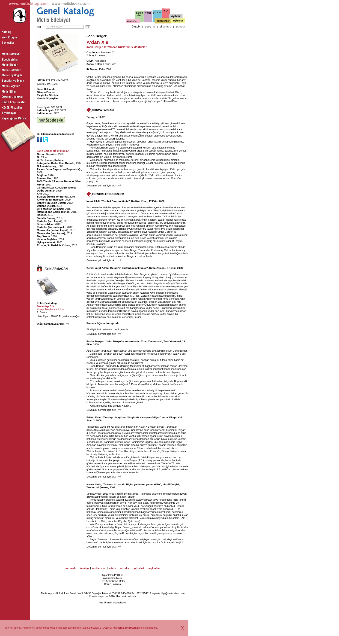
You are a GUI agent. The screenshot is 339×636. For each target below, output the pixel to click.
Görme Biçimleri (46, 154)
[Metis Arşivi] (166, 15)
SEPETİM (150, 26)
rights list (138, 568)
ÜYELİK (136, 26)
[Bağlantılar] (178, 21)
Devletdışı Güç (46, 306)
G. (38, 157)
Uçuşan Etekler (46, 205)
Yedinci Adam (45, 224)
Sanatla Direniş (46, 218)
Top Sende (43, 236)
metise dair (99, 568)
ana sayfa (70, 568)
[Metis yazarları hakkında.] (157, 16)
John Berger (96, 36)
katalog (84, 568)
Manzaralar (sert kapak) (51, 233)
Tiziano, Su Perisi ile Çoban (53, 245)
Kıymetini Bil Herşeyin (50, 199)
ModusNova (119, 602)
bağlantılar (154, 568)
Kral (39, 193)
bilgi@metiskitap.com (172, 593)
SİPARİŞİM (165, 26)
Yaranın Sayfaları (47, 239)
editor (112, 568)
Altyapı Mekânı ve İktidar (51, 309)
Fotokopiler (44, 178)
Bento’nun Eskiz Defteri (51, 202)
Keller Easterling (47, 303)
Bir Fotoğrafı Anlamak (50, 208)
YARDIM (180, 26)
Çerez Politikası (113, 584)
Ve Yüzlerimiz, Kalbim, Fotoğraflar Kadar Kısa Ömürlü (55, 161)
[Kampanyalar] (163, 21)
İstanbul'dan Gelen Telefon (53, 211)
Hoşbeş (41, 214)
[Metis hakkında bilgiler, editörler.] (140, 16)
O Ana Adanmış (46, 166)
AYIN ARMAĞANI (56, 269)
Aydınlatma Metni (112, 578)
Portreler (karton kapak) (51, 227)
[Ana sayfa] (133, 21)
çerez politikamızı (128, 627)
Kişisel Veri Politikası (112, 575)
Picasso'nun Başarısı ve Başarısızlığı (59, 169)
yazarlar (124, 568)
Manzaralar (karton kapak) (52, 230)
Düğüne (42, 175)
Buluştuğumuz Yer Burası (52, 196)
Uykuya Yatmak (46, 242)
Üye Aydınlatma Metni (113, 581)
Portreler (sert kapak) (49, 221)
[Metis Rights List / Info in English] (176, 16)
